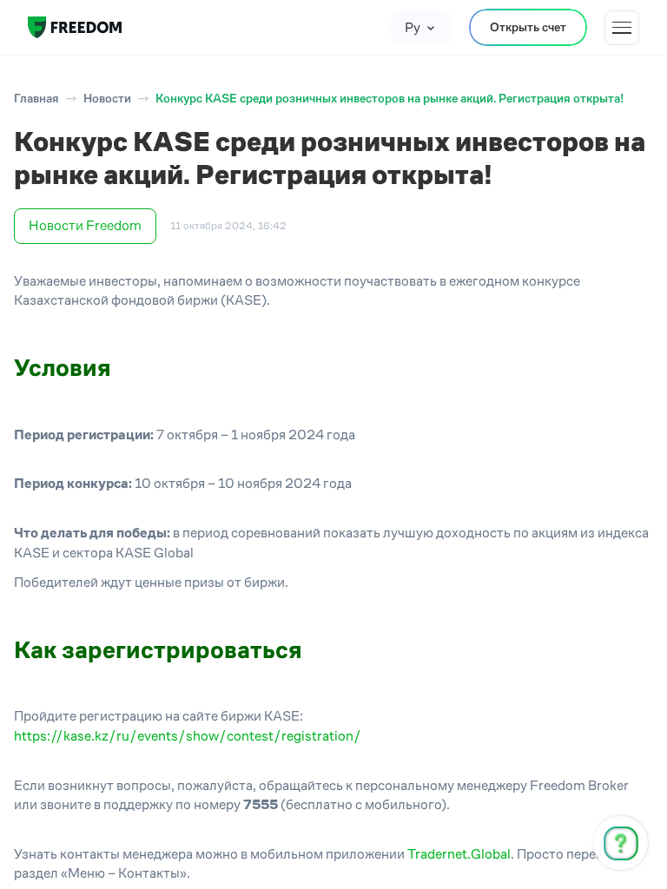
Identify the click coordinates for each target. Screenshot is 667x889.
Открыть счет (528, 27)
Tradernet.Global (459, 853)
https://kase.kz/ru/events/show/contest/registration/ (187, 735)
